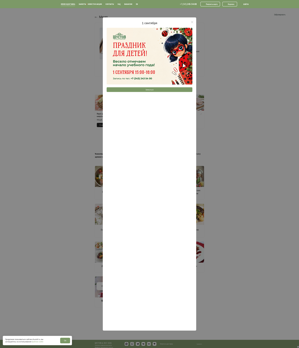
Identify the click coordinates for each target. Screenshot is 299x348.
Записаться (149, 89)
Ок (65, 340)
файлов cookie (37, 342)
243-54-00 (188, 4)
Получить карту (211, 4)
